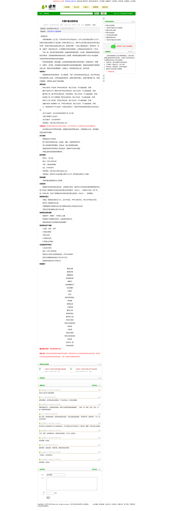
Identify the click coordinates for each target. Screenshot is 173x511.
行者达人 (86, 7)
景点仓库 (76, 7)
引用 (99, 390)
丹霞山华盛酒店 (110, 32)
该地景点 (42, 378)
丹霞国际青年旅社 (110, 37)
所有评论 (94, 385)
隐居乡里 (105, 7)
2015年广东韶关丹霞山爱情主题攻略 (55, 369)
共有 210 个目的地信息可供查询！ (124, 13)
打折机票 (120, 1)
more (99, 364)
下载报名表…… (112, 71)
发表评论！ (88, 25)
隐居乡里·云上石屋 (58, 1)
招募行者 (120, 504)
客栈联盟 (95, 7)
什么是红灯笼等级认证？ (67, 28)
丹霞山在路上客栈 (110, 30)
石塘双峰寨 (58, 31)
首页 (40, 13)
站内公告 (107, 504)
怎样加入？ (131, 51)
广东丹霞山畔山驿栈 (111, 35)
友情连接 (101, 504)
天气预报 (102, 1)
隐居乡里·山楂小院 (70, 1)
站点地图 (95, 504)
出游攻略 (67, 7)
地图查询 (108, 1)
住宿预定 (126, 1)
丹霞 (48, 31)
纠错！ (95, 25)
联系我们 (132, 504)
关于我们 (126, 504)
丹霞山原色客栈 (110, 25)
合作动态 (114, 504)
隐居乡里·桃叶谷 (93, 1)
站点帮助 (133, 1)
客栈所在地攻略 (44, 364)
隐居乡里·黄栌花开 (82, 1)
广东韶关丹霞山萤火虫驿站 (113, 40)
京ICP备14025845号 (76, 504)
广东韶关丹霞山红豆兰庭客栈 (113, 28)
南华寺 (52, 31)
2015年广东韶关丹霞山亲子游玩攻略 (86, 369)
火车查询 (114, 1)
